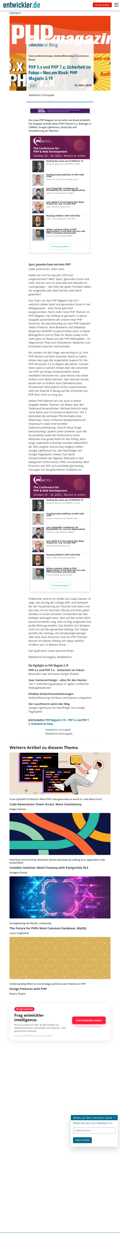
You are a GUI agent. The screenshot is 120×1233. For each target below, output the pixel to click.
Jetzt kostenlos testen (89, 1020)
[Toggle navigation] (22, 5)
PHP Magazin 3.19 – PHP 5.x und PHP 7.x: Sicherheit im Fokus (59, 722)
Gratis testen (102, 4)
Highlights (15, 13)
